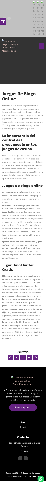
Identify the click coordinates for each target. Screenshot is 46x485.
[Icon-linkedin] (9, 18)
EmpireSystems (33, 476)
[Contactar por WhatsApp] (41, 479)
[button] (10, 357)
